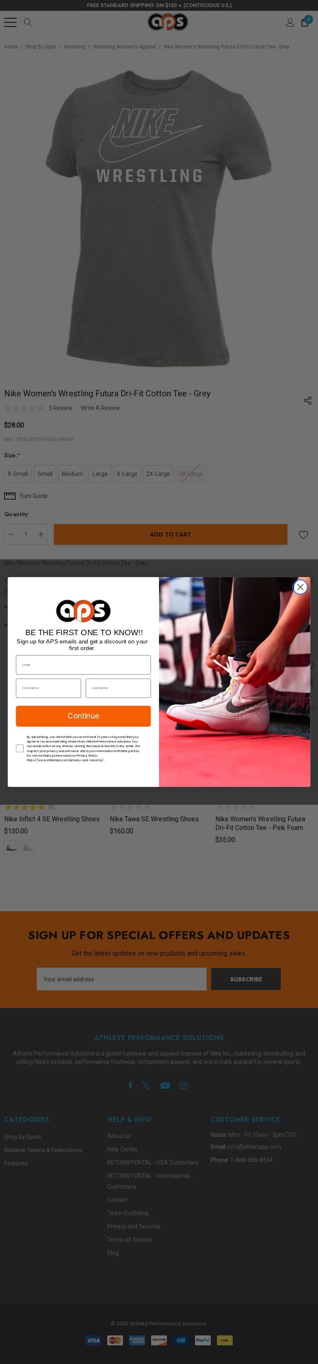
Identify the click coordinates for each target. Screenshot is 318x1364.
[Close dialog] (300, 587)
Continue (83, 716)
